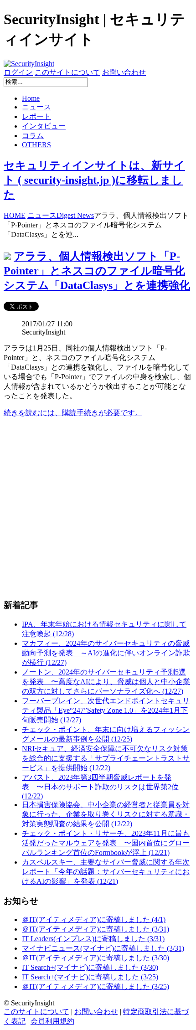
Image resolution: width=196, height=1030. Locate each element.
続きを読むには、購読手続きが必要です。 (73, 413)
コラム (33, 135)
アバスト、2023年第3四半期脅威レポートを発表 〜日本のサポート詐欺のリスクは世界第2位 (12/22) (100, 786)
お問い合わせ (124, 72)
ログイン (18, 72)
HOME (15, 215)
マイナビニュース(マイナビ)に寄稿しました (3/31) (103, 948)
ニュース (36, 107)
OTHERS (36, 145)
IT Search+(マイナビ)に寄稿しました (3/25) (90, 977)
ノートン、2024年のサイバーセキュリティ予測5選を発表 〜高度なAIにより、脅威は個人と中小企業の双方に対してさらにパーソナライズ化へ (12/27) (106, 681)
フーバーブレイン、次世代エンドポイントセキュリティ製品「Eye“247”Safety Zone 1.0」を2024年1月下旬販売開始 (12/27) (106, 710)
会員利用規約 (52, 1021)
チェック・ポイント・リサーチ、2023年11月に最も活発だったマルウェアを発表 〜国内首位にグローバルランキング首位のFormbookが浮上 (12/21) (106, 842)
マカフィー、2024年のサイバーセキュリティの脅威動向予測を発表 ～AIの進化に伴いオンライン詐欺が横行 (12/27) (106, 652)
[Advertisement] (98, 508)
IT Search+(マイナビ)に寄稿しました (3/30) (90, 967)
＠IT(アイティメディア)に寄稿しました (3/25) (95, 986)
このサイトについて (67, 72)
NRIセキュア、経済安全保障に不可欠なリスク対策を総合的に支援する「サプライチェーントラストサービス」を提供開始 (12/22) (106, 758)
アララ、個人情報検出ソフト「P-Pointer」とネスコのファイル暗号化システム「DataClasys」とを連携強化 (97, 270)
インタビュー (44, 126)
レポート (36, 116)
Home (31, 98)
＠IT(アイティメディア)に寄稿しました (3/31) (95, 929)
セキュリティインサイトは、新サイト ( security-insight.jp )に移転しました (94, 180)
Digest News (75, 215)
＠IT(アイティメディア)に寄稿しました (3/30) (95, 958)
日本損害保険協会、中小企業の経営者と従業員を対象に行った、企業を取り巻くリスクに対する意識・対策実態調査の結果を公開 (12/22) (106, 814)
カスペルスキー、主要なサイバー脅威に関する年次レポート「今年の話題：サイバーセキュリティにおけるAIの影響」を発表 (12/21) (106, 871)
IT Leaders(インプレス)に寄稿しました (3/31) (93, 938)
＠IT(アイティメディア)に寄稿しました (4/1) (93, 919)
